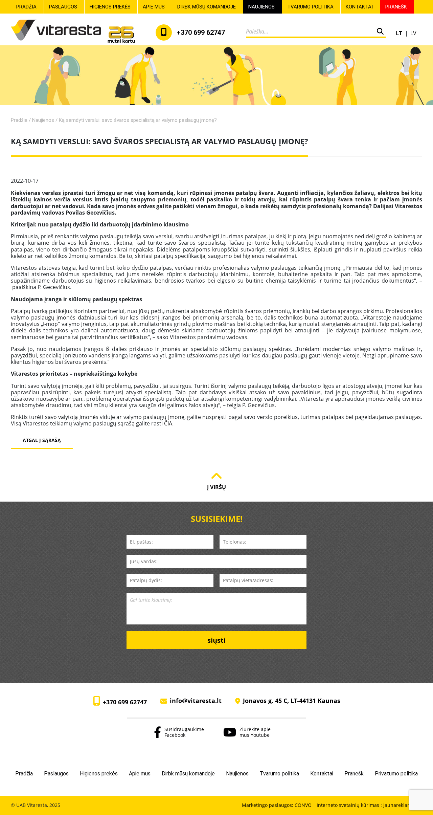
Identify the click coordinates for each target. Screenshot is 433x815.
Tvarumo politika (310, 7)
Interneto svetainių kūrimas (349, 805)
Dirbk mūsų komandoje (206, 7)
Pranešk (396, 7)
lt (399, 33)
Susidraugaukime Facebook (184, 732)
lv (413, 33)
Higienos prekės (110, 7)
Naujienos (261, 7)
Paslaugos (63, 7)
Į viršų (216, 486)
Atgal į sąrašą (42, 440)
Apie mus (154, 7)
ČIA (168, 423)
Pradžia (26, 7)
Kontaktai (359, 7)
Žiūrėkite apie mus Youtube (255, 732)
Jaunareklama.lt (401, 805)
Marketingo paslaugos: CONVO (277, 805)
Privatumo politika (396, 773)
